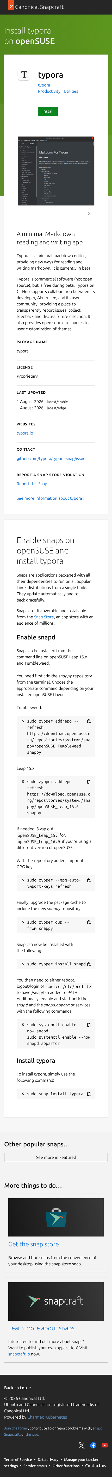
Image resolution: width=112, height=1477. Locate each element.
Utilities (71, 91)
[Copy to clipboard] (88, 721)
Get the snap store (33, 1244)
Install (47, 111)
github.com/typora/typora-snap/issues (52, 458)
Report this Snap (32, 483)
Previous (74, 213)
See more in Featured (56, 1157)
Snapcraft (12, 1434)
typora (44, 85)
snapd (97, 1428)
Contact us (95, 1465)
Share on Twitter (82, 1445)
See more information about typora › (50, 498)
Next (88, 213)
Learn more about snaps (41, 1328)
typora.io (25, 433)
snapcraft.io (19, 1354)
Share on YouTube (105, 1445)
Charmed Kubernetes (47, 1417)
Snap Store (44, 616)
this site (32, 1434)
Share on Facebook (93, 1445)
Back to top (16, 1387)
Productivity (49, 91)
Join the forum (16, 1428)
